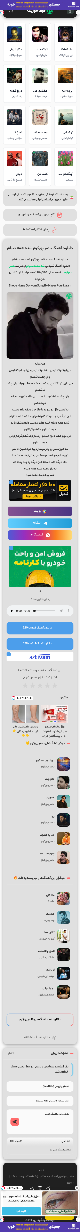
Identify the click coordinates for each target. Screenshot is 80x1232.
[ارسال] (14, 1122)
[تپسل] (2, 12)
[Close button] (77, 1188)
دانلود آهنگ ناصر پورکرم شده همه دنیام (40, 248)
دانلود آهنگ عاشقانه (37, 1037)
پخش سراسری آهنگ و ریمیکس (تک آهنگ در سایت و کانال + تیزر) (41, 1179)
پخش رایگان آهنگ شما (36, 229)
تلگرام (37, 523)
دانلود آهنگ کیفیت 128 (37, 643)
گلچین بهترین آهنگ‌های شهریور (36, 215)
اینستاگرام (37, 535)
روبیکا (37, 511)
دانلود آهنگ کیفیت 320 (37, 628)
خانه (41, 1170)
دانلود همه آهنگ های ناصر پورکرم (40, 1019)
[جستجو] (11, 10)
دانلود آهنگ (60, 259)
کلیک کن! (21, 1211)
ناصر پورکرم (38, 259)
